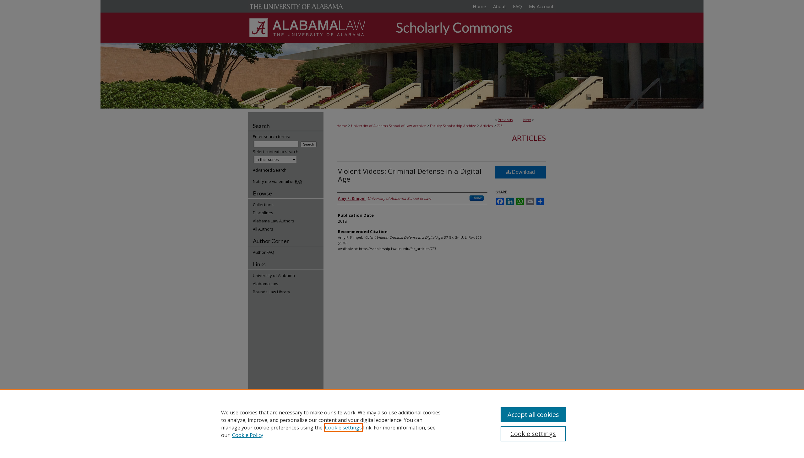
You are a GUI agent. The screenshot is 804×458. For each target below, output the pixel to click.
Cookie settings (343, 427)
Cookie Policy (247, 435)
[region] (402, 423)
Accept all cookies (533, 414)
